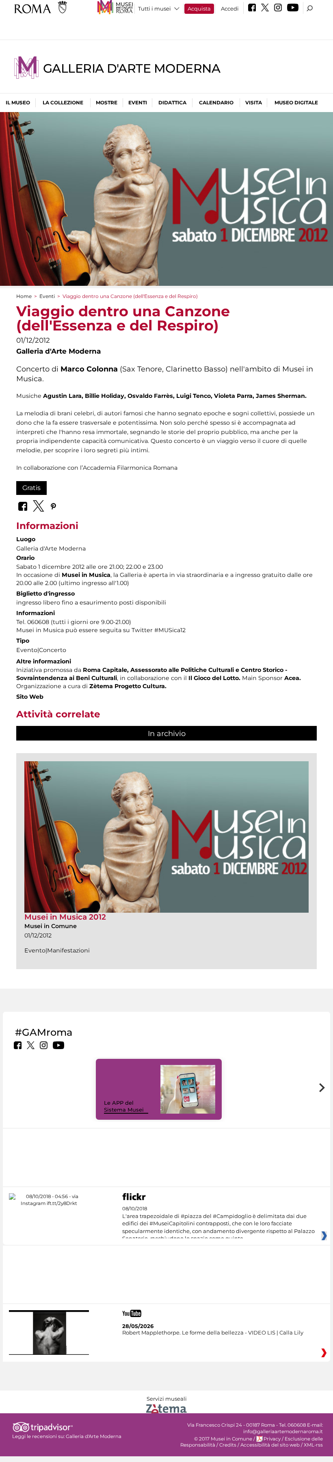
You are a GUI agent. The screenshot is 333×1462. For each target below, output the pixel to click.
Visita (253, 102)
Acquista (199, 8)
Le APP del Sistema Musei (124, 1106)
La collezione (63, 102)
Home (24, 296)
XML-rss (313, 1445)
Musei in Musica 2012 (65, 917)
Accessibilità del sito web (270, 1445)
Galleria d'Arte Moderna (131, 68)
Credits (227, 1445)
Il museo (18, 102)
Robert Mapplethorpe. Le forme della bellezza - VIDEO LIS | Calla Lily (212, 1332)
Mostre (106, 102)
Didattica (172, 102)
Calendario (216, 102)
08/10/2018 (218, 1224)
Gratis (31, 488)
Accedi (230, 8)
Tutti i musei (154, 8)
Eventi (137, 102)
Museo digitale (296, 102)
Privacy (272, 1439)
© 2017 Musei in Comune (223, 1439)
